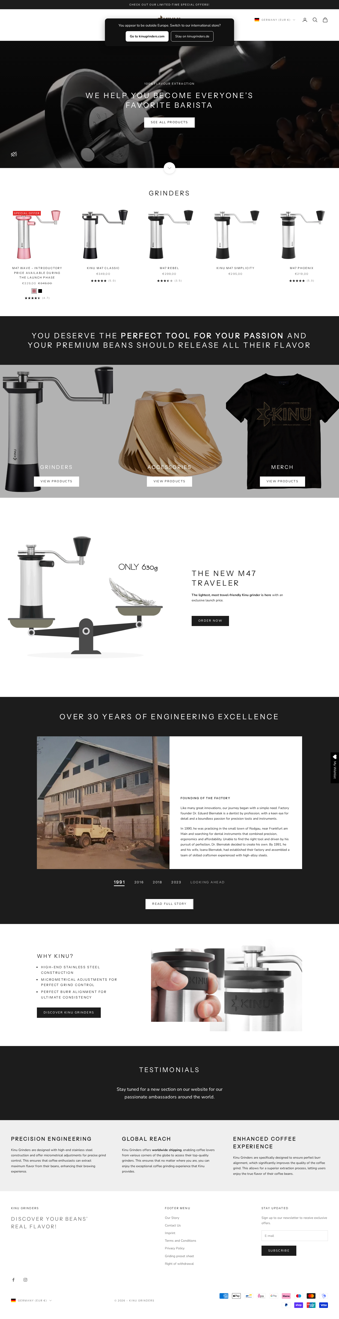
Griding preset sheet (179, 1256)
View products (56, 481)
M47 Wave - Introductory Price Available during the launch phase (37, 272)
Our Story (172, 1218)
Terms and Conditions (180, 1240)
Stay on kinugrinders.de (192, 36)
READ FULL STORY (169, 904)
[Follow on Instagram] (25, 1279)
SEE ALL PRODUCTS (169, 122)
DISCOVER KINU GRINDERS (69, 1012)
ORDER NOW (210, 621)
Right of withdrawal (179, 1264)
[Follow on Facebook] (13, 1279)
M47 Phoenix (302, 268)
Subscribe (279, 1251)
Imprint (170, 1233)
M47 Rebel (169, 268)
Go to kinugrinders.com (147, 36)
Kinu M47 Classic (103, 268)
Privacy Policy (174, 1248)
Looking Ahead (207, 882)
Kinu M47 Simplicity (236, 268)
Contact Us (173, 1225)
